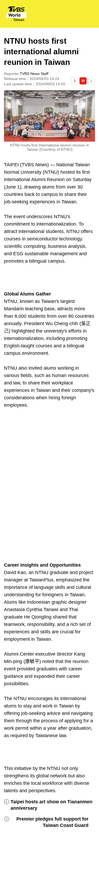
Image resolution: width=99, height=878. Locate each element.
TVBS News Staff (34, 73)
